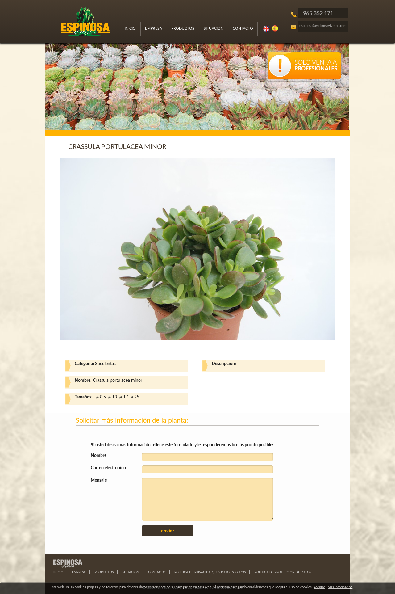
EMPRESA (153, 28)
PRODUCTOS (182, 28)
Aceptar (319, 587)
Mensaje (99, 480)
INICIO (130, 28)
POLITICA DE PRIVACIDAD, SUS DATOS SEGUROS (210, 572)
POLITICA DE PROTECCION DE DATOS (283, 572)
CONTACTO (243, 28)
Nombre (98, 455)
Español (275, 28)
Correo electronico (108, 468)
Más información (340, 587)
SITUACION (213, 28)
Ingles (266, 28)
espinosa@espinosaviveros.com (322, 25)
